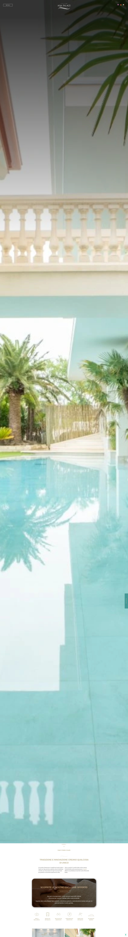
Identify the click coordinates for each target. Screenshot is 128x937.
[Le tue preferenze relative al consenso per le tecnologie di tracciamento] (125, 934)
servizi (85, 869)
